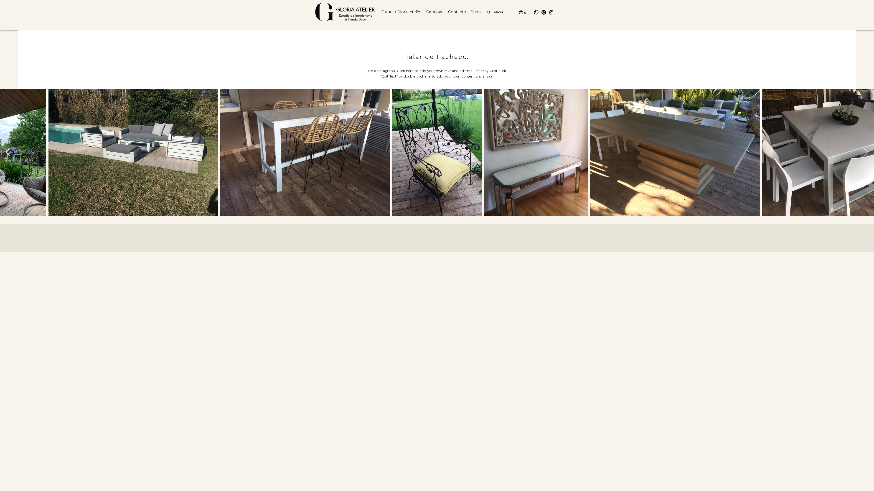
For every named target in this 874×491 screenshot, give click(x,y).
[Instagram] (551, 12)
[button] (523, 12)
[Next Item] (866, 152)
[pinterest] (543, 12)
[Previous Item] (7, 152)
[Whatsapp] (536, 12)
